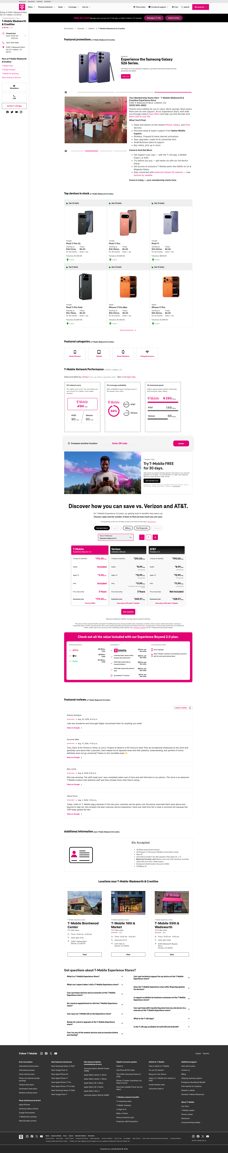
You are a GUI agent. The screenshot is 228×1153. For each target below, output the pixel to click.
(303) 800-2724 (77, 938)
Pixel (187, 125)
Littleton (91, 28)
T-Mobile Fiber (7, 66)
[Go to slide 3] (155, 93)
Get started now (151, 481)
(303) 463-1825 (164, 940)
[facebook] (7, 112)
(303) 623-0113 (120, 940)
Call (14, 97)
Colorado (80, 28)
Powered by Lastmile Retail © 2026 (114, 1149)
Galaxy (176, 125)
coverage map (128, 377)
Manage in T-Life (154, 18)
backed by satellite (143, 175)
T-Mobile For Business (10, 74)
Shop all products (128, 330)
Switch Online (174, 18)
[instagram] (21, 112)
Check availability (80, 76)
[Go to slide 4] (114, 151)
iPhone (169, 125)
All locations (68, 28)
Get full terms (176, 486)
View (85, 954)
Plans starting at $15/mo (11, 77)
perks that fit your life (139, 116)
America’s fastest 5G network (168, 172)
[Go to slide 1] (78, 93)
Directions (14, 87)
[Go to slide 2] (117, 93)
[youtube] (16, 112)
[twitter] (12, 112)
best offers (154, 114)
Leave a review (181, 708)
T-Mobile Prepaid (8, 70)
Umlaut (85, 377)
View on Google (75, 727)
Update (181, 443)
